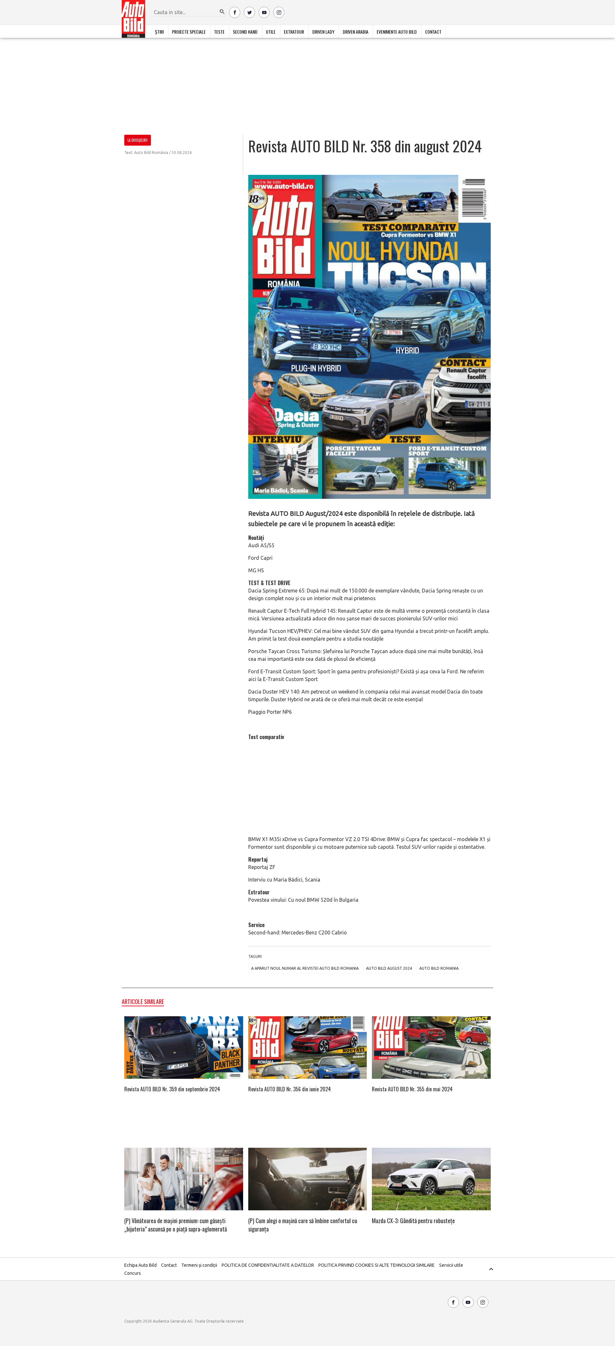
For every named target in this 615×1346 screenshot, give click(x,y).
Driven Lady (323, 31)
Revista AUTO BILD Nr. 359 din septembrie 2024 (172, 1089)
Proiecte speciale (189, 31)
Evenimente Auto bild (397, 31)
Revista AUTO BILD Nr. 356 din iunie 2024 (289, 1089)
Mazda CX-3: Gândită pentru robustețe (413, 1220)
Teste (219, 31)
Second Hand (245, 31)
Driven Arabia (355, 31)
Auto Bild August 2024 (389, 968)
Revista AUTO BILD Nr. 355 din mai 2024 (412, 1089)
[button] (222, 12)
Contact (433, 31)
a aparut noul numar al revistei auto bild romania (305, 968)
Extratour (294, 31)
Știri (159, 31)
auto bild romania (439, 968)
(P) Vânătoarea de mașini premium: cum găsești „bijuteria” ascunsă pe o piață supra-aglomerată (175, 1224)
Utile (270, 31)
